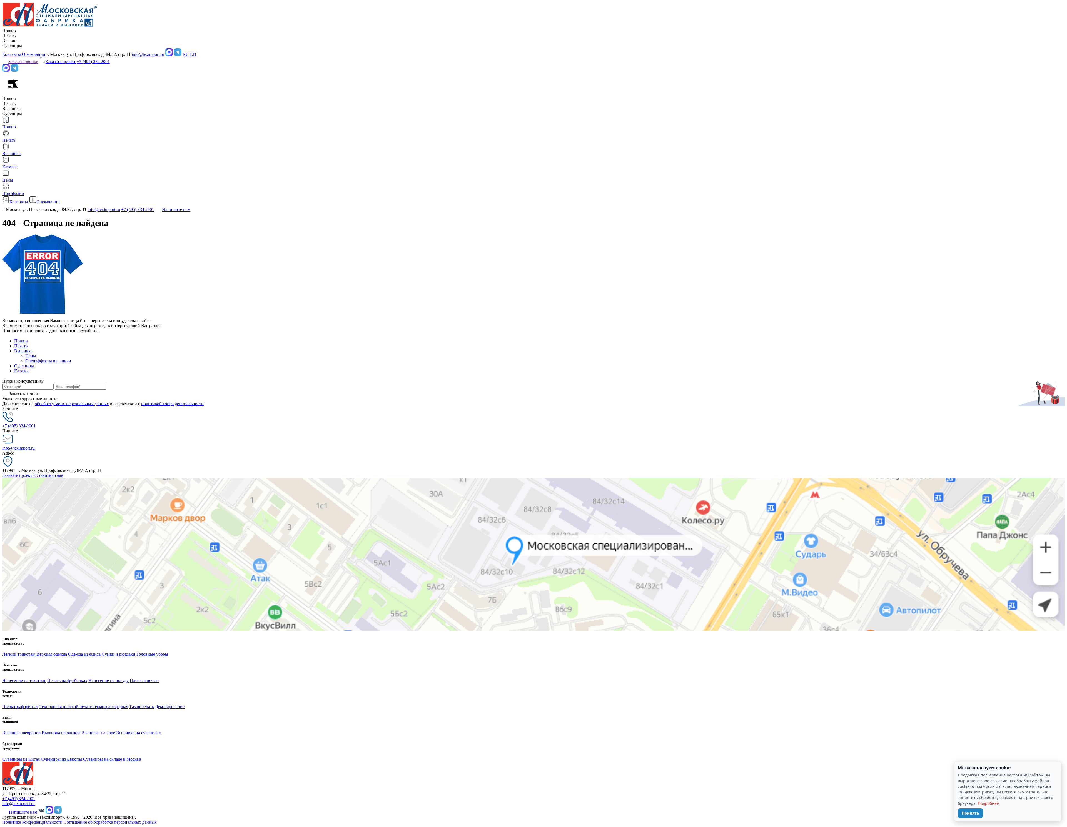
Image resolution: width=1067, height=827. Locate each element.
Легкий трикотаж (18, 654)
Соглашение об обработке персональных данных (110, 822)
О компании (33, 54)
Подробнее (988, 803)
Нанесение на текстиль (24, 680)
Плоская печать (144, 680)
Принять (970, 813)
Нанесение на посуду (108, 680)
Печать (21, 346)
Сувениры (24, 366)
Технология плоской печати (66, 706)
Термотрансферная (110, 706)
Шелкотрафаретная (20, 706)
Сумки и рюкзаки (118, 654)
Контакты (11, 54)
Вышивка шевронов (21, 732)
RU (186, 54)
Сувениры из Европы (61, 759)
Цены (30, 356)
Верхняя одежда (51, 654)
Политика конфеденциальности (32, 822)
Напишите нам (176, 209)
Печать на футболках (67, 680)
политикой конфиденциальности (172, 403)
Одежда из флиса (84, 654)
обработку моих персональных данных (72, 403)
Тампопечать (141, 706)
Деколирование (170, 706)
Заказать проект (17, 475)
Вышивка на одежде (61, 732)
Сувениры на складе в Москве (112, 759)
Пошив (21, 341)
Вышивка (23, 351)
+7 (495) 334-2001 (19, 425)
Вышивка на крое (98, 732)
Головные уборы (152, 654)
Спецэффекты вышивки (48, 361)
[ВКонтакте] (41, 812)
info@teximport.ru (148, 54)
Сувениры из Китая (21, 759)
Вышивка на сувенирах (138, 732)
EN (193, 54)
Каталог (21, 371)
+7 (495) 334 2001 (93, 61)
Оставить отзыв (48, 475)
